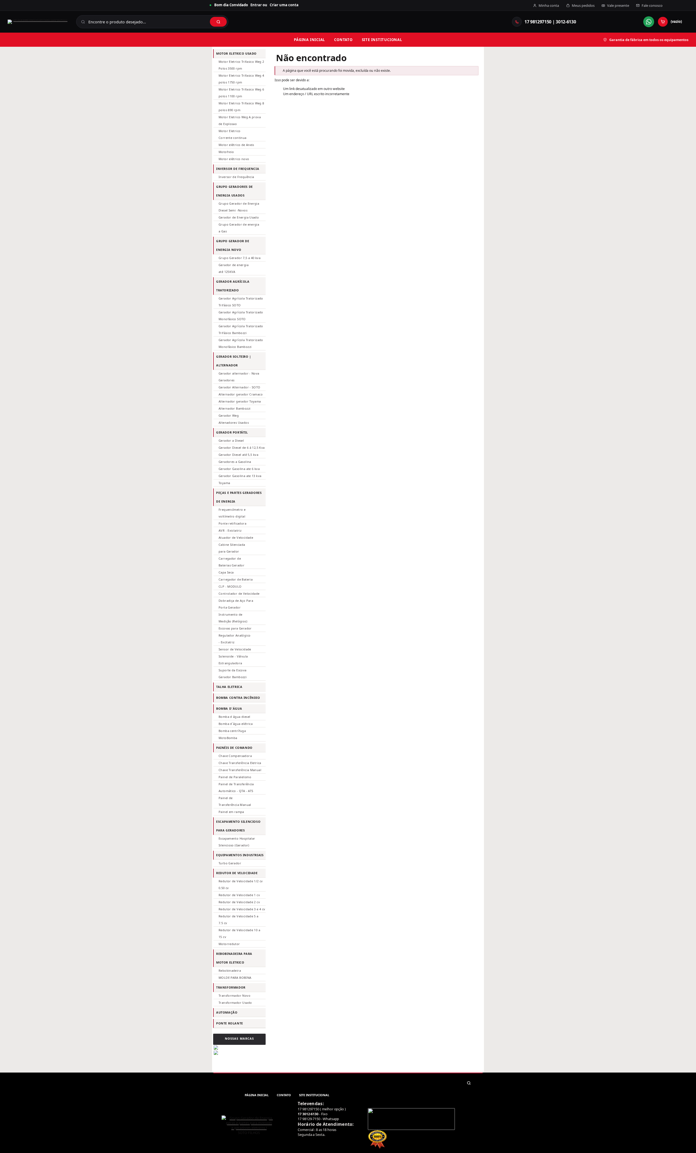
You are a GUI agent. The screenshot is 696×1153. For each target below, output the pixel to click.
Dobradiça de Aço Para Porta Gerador (236, 604)
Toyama (224, 483)
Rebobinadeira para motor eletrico (234, 958)
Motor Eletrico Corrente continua (233, 134)
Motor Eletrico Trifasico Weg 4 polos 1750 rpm (241, 78)
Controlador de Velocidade (239, 593)
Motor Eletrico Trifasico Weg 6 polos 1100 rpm (241, 92)
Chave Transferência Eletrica (240, 763)
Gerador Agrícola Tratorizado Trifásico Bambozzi (241, 329)
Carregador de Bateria (236, 579)
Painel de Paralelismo (235, 777)
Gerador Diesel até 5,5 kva (238, 455)
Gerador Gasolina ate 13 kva (240, 476)
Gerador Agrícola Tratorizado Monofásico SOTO (241, 315)
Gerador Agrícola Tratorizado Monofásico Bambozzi (241, 343)
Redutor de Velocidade (237, 873)
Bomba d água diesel (234, 717)
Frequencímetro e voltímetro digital (232, 512)
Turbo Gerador (230, 863)
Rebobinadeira (230, 970)
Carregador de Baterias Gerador (231, 561)
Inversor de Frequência (236, 177)
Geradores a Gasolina (235, 462)
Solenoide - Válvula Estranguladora (233, 659)
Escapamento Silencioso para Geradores (238, 825)
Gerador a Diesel (231, 440)
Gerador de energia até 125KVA (233, 268)
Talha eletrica (229, 687)
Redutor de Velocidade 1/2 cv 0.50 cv (241, 884)
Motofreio (226, 152)
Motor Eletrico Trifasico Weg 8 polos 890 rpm (241, 106)
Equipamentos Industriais (240, 855)
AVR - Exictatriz (230, 530)
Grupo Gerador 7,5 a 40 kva (239, 258)
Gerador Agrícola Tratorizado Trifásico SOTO (241, 301)
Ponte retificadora (232, 523)
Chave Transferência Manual (240, 770)
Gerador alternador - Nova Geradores (239, 376)
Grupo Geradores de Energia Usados (234, 191)
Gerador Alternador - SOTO (239, 387)
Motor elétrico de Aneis (236, 145)
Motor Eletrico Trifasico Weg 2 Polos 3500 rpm (241, 65)
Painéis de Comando (234, 748)
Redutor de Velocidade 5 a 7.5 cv (239, 919)
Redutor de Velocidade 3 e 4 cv (242, 909)
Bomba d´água (229, 708)
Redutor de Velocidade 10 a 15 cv (239, 933)
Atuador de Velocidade (236, 537)
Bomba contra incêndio (238, 698)
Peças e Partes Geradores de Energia (239, 497)
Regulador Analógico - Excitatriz (234, 638)
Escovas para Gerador (235, 628)
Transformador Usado (235, 1003)
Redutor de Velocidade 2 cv (239, 902)
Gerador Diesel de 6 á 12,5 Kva (242, 447)
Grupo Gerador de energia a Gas (239, 227)
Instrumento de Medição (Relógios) (233, 617)
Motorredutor (229, 944)
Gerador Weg (229, 415)
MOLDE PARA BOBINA (235, 978)
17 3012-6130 (308, 1113)
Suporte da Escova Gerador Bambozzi (233, 673)
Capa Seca (226, 572)
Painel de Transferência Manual (235, 801)
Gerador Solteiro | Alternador (233, 360)
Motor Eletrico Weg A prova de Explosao (240, 120)
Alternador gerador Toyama (240, 401)
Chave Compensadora (235, 756)
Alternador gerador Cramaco (241, 394)
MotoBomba (228, 738)
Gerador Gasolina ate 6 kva (239, 469)
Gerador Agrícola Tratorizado (233, 285)
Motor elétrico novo (234, 159)
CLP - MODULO (230, 586)
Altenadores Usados (234, 422)
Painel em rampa (231, 812)
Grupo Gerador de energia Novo (232, 245)
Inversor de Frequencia (237, 169)
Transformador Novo (234, 995)
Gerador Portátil (232, 432)
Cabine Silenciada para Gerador (232, 548)
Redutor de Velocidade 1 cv (239, 895)
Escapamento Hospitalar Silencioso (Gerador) (237, 841)
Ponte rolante (229, 1023)
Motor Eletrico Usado (236, 53)
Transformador (231, 987)
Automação (226, 1012)
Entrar (256, 4)
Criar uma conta (284, 4)
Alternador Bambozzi (234, 408)
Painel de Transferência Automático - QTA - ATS (236, 787)
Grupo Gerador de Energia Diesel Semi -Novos (239, 206)
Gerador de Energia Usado (239, 217)
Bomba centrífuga (232, 731)
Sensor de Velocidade (235, 649)
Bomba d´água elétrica (236, 724)
